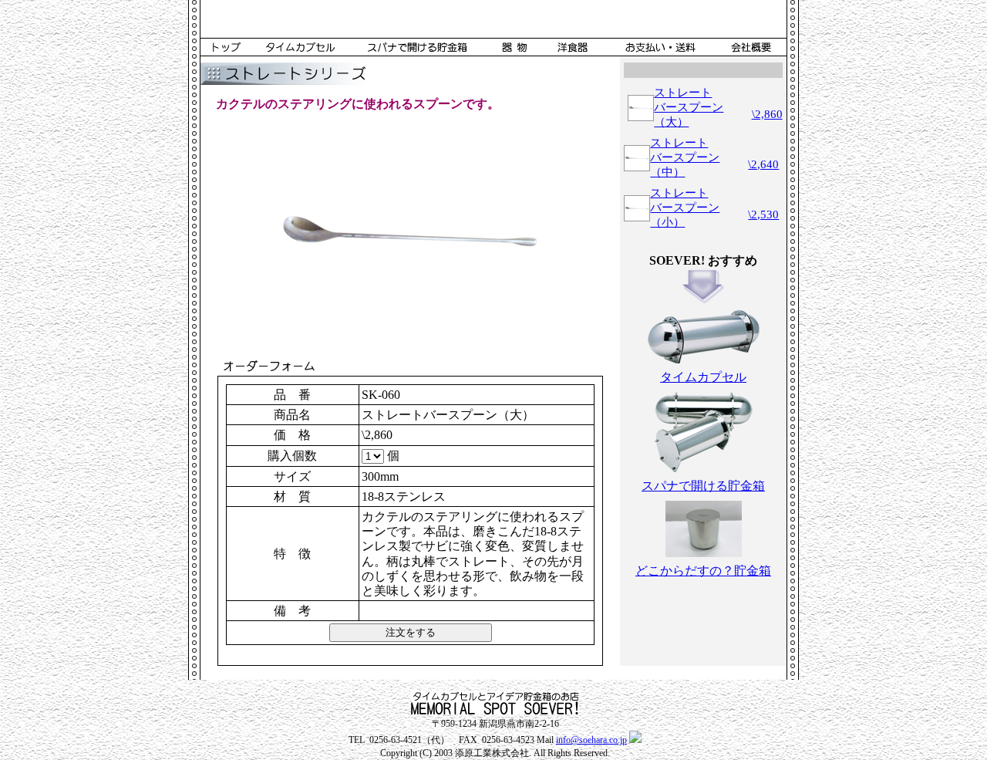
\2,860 (767, 114)
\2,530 (763, 214)
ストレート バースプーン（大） (688, 107)
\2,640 (763, 164)
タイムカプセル (703, 376)
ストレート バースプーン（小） (684, 207)
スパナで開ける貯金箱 (703, 485)
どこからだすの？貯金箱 (703, 570)
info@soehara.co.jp (591, 740)
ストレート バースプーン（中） (684, 157)
